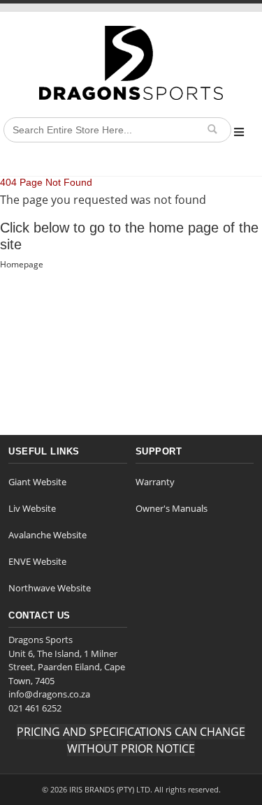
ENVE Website (37, 561)
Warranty (155, 481)
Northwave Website (49, 588)
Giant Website (37, 481)
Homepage (21, 264)
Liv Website (32, 508)
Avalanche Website (47, 535)
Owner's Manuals (172, 508)
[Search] (211, 129)
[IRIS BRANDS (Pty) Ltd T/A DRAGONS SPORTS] (131, 63)
